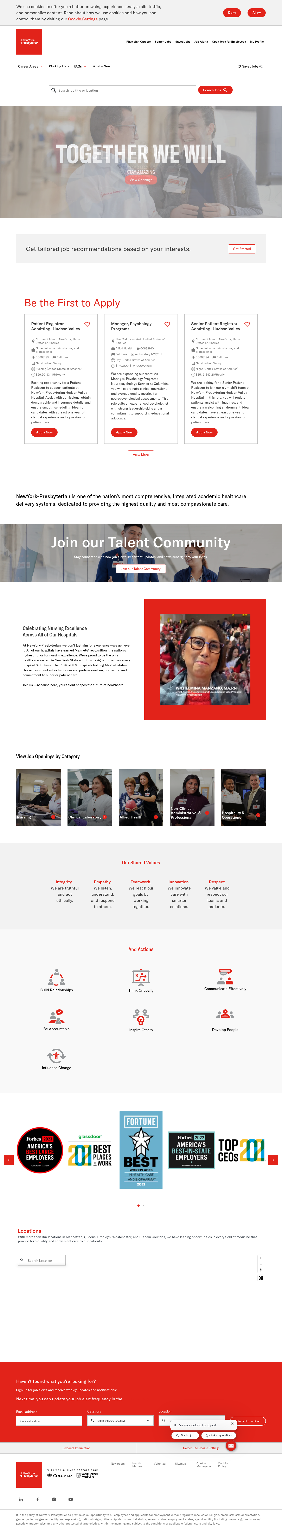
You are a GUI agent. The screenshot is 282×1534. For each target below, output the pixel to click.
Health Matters (137, 1465)
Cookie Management (205, 1465)
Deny (232, 13)
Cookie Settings (83, 18)
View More (141, 455)
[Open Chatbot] (231, 1445)
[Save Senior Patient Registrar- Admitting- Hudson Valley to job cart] (247, 324)
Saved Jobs (182, 41)
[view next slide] (273, 1160)
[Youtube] (71, 1499)
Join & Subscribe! (248, 1421)
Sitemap (180, 1463)
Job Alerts (201, 41)
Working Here (59, 66)
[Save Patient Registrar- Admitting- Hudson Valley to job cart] (87, 324)
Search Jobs (163, 41)
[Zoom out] (261, 1264)
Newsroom (118, 1463)
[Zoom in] (261, 1258)
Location (165, 1411)
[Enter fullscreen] (261, 1278)
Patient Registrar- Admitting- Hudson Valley (55, 326)
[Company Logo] (29, 41)
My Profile (257, 41)
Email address (26, 1412)
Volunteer (160, 1463)
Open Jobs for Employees (229, 41)
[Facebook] (38, 1499)
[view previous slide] (9, 1160)
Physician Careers (138, 41)
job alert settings (136, 1399)
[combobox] (122, 90)
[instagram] (54, 1499)
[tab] (138, 1206)
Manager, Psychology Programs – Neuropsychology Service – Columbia (135, 326)
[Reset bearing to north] (261, 1270)
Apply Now (44, 432)
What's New (101, 66)
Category (94, 1411)
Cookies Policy (223, 1465)
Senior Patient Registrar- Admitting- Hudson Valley (215, 326)
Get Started (242, 249)
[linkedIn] (21, 1499)
